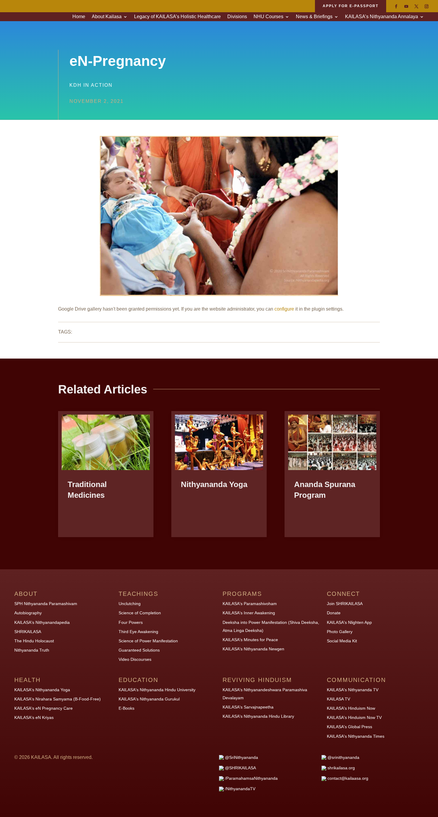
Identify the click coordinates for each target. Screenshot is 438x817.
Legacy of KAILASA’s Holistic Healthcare (177, 17)
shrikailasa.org (341, 767)
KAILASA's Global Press (349, 726)
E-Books (126, 708)
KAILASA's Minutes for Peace (250, 639)
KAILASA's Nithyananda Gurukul (149, 699)
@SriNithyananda (241, 757)
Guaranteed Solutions (139, 650)
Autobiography (28, 612)
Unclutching (130, 603)
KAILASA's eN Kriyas (34, 717)
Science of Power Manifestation (148, 640)
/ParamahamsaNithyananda (251, 778)
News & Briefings (314, 17)
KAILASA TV (338, 699)
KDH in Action (91, 85)
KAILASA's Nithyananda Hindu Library (258, 716)
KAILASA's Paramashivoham (250, 603)
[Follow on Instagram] (426, 6)
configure (284, 308)
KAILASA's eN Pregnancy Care (43, 708)
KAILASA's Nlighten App (349, 622)
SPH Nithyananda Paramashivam (45, 603)
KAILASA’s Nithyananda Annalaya (381, 17)
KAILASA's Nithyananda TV (352, 689)
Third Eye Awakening (138, 631)
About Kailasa (107, 17)
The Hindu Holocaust (34, 640)
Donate (334, 612)
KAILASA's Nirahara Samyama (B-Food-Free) (57, 699)
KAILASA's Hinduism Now (351, 708)
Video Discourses (135, 659)
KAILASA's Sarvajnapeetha (248, 707)
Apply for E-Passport (350, 6)
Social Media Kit (342, 640)
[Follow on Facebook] (396, 6)
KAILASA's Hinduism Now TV (354, 717)
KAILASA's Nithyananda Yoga (42, 689)
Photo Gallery (339, 631)
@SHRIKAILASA (240, 767)
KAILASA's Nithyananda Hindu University (157, 689)
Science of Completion (140, 612)
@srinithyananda (343, 757)
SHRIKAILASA (27, 631)
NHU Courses (268, 17)
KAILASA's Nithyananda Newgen (253, 649)
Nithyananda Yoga (214, 484)
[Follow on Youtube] (406, 6)
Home (78, 17)
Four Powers (131, 622)
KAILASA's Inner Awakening (249, 612)
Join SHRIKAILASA (345, 603)
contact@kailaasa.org (347, 778)
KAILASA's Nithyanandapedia (42, 622)
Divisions (237, 17)
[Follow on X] (416, 6)
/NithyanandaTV (240, 788)
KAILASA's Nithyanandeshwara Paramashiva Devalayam (265, 693)
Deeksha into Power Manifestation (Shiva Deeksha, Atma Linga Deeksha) (271, 626)
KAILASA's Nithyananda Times (355, 736)
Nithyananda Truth (31, 650)
